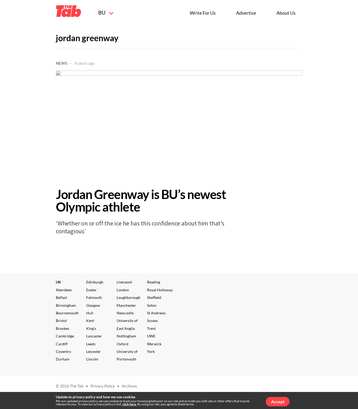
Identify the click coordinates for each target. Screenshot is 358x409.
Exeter (91, 290)
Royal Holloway (160, 290)
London (123, 290)
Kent (90, 320)
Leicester (93, 351)
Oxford (122, 344)
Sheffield (154, 297)
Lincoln (92, 359)
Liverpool (124, 282)
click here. (129, 404)
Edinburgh (94, 282)
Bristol (61, 320)
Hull (89, 313)
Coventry (63, 351)
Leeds (90, 344)
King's (91, 328)
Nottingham (126, 336)
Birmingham (66, 305)
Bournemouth (67, 313)
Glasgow (93, 305)
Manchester (126, 305)
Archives (129, 386)
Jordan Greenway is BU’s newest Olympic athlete (141, 200)
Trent (151, 328)
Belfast (61, 297)
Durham (62, 359)
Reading (153, 282)
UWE (151, 336)
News (61, 63)
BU (102, 12)
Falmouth (94, 297)
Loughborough (128, 297)
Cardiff (62, 344)
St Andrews (156, 313)
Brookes (62, 328)
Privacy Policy (102, 386)
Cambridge (65, 336)
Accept (277, 401)
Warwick (154, 344)
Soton (151, 305)
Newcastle (125, 313)
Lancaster (94, 336)
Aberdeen (64, 290)
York (151, 351)
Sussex (152, 320)
